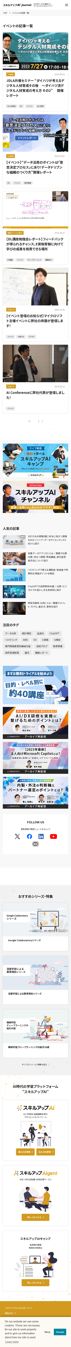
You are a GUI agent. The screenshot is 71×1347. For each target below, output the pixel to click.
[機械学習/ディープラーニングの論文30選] (35, 1026)
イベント (30, 106)
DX (21, 106)
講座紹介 (48, 260)
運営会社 (9, 1313)
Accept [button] (60, 1332)
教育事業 (27, 183)
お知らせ (11, 309)
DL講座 (10, 260)
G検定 (57, 639)
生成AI (40, 633)
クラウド (31, 336)
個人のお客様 (24, 1151)
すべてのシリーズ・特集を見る (34, 1064)
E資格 (45, 639)
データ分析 (10, 633)
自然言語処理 (12, 652)
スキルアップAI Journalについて (18, 1307)
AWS (25, 639)
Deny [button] (47, 1332)
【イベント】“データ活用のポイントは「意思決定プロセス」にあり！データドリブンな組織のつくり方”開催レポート (34, 167)
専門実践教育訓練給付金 (18, 646)
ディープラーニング (34, 260)
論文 (27, 652)
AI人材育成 (11, 106)
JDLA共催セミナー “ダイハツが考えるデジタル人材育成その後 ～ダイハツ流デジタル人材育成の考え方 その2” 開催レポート (35, 88)
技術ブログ (41, 646)
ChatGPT (55, 633)
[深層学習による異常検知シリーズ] (35, 973)
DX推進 (11, 74)
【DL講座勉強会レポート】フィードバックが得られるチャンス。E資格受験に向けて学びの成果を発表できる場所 (34, 244)
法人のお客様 (45, 1151)
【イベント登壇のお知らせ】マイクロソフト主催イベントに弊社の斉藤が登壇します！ (34, 320)
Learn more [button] (12, 1341)
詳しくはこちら (34, 1217)
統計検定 (26, 633)
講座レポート (41, 652)
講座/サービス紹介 (15, 233)
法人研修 (40, 106)
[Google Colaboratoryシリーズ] (35, 919)
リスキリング (11, 639)
